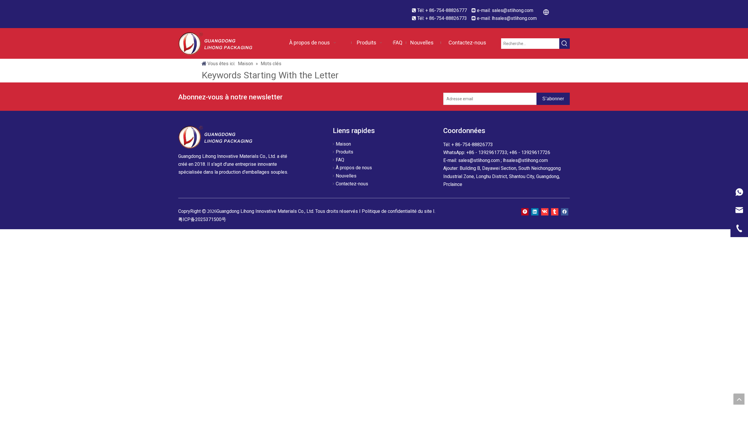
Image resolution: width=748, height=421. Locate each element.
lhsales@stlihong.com (514, 18)
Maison (343, 144)
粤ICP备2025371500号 (202, 219)
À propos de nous (354, 167)
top (738, 399)
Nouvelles (346, 176)
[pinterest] (525, 211)
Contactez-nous (352, 184)
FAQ (340, 160)
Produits (344, 152)
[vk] (544, 211)
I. (434, 211)
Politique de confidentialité (390, 211)
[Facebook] (564, 211)
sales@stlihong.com (512, 10)
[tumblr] (554, 211)
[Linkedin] (535, 211)
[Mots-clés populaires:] (564, 43)
